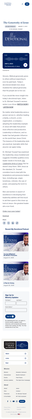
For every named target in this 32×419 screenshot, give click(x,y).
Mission (6, 372)
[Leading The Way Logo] (8, 4)
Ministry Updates (8, 380)
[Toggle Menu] (27, 4)
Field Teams (19, 377)
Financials (6, 394)
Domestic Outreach (21, 372)
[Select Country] (20, 414)
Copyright (19, 409)
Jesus (17, 388)
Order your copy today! (11, 211)
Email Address (9, 307)
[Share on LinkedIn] (12, 223)
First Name (8, 300)
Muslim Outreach (20, 375)
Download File (6, 70)
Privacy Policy (7, 407)
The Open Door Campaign (23, 380)
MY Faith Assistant (21, 396)
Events (6, 377)
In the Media (7, 396)
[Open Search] (22, 4)
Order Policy (7, 409)
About (5, 388)
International (7, 375)
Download (6, 216)
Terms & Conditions (21, 407)
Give (5, 391)
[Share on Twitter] (8, 223)
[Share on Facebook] (4, 223)
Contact (18, 391)
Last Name (19, 300)
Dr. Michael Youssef (21, 394)
